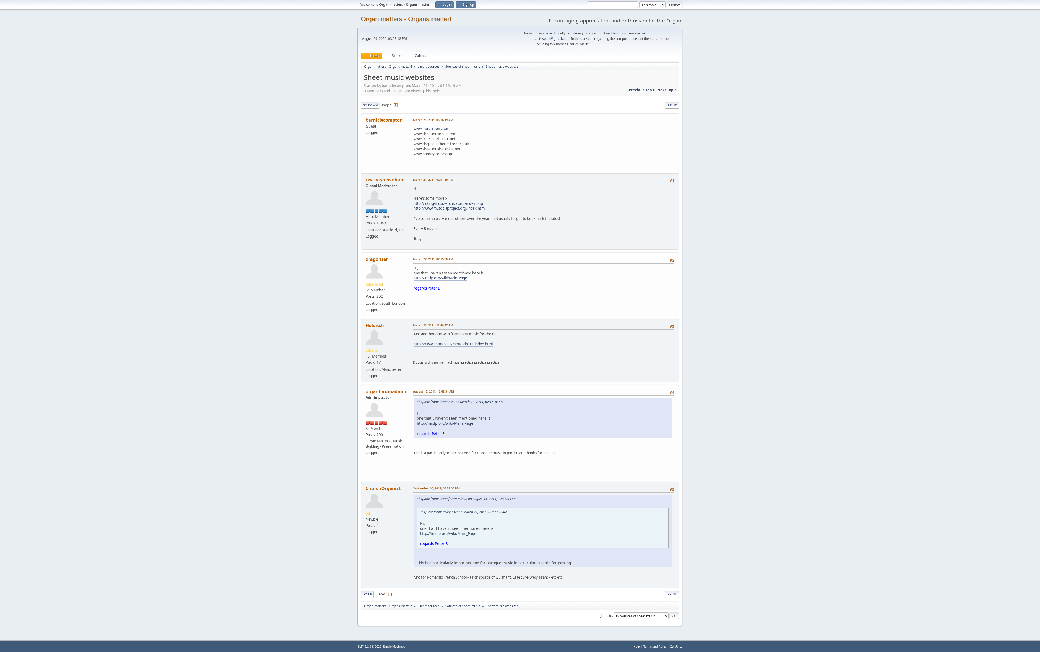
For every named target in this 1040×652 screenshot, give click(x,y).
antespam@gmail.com (552, 38)
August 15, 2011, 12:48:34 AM (433, 391)
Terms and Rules (655, 646)
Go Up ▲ (676, 646)
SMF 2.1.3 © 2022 (369, 646)
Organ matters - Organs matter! (406, 18)
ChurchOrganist (383, 488)
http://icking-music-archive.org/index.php (448, 203)
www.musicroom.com (431, 128)
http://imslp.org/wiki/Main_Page (440, 277)
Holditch (375, 325)
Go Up (367, 594)
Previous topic (642, 89)
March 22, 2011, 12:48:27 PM (433, 325)
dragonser (377, 259)
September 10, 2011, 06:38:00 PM (436, 488)
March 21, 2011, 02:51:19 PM (433, 179)
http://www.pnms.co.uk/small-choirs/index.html (453, 344)
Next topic (666, 89)
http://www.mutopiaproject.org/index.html (449, 208)
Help (636, 646)
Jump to (606, 615)
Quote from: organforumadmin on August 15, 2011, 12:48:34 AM (468, 499)
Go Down (370, 105)
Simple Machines (394, 646)
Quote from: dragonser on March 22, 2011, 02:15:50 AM (462, 402)
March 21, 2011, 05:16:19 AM (433, 120)
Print (672, 105)
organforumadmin (386, 391)
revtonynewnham (385, 180)
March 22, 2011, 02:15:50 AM (433, 259)
